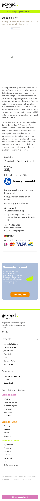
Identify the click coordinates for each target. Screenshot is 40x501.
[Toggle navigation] (37, 5)
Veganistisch (8, 445)
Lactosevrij (8, 458)
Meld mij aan (20, 294)
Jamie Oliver (8, 351)
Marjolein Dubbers (11, 344)
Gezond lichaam (9, 421)
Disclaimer (16, 479)
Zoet (5, 461)
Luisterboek (29, 161)
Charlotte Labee (10, 347)
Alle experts (8, 364)
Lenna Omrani (9, 357)
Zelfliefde (7, 416)
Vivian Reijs (8, 354)
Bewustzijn (8, 412)
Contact (6, 380)
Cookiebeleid (5, 479)
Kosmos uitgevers (31, 476)
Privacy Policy (27, 479)
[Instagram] (7, 332)
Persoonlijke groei (10, 406)
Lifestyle (7, 399)
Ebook (19, 161)
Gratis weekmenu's (11, 465)
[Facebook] (3, 332)
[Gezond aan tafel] (10, 5)
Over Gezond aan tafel (12, 376)
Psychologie (8, 409)
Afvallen (7, 429)
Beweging (7, 436)
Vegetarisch (8, 448)
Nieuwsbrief (8, 383)
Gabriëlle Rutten (10, 361)
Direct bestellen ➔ (20, 497)
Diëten (6, 432)
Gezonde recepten (10, 440)
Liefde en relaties (10, 402)
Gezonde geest (9, 394)
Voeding (7, 426)
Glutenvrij (7, 455)
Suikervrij (7, 451)
